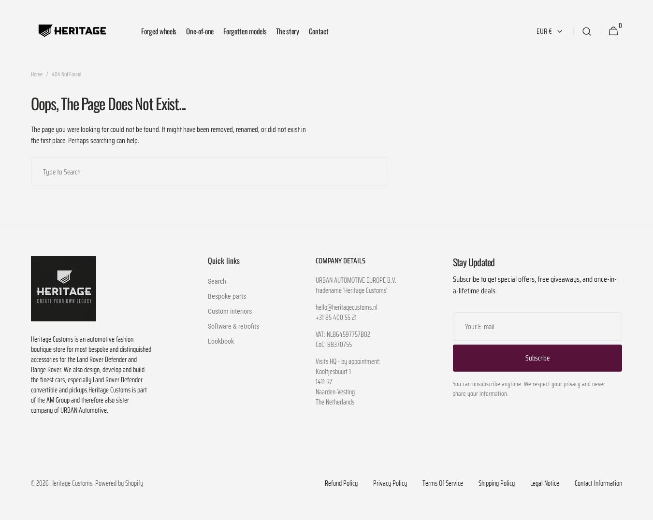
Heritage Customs (71, 483)
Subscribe (537, 358)
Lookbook (221, 341)
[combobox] (209, 172)
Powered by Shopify (119, 483)
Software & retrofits (233, 326)
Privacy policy (390, 483)
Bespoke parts (227, 296)
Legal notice (544, 483)
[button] (587, 31)
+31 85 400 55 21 (336, 318)
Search (427, 171)
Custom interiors (230, 311)
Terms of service (442, 483)
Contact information (598, 483)
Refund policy (341, 483)
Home (37, 74)
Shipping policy (497, 483)
